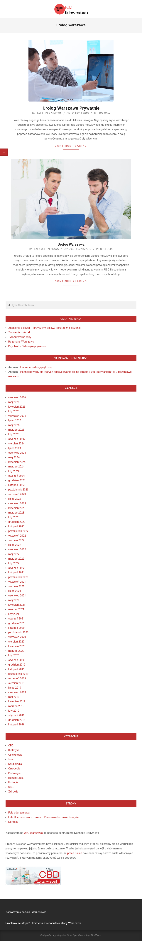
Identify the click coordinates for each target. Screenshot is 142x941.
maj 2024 (13, 457)
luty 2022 (13, 563)
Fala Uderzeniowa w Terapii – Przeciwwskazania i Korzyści (43, 817)
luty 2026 (13, 411)
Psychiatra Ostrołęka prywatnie (27, 346)
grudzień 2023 (16, 480)
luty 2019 (13, 710)
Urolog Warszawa (71, 244)
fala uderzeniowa (35, 912)
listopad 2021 (16, 572)
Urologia (104, 113)
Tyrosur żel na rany (19, 337)
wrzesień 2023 (17, 494)
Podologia (14, 773)
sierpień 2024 (16, 443)
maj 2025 (13, 425)
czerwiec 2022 (17, 549)
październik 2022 (18, 531)
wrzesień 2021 (17, 581)
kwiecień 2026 (16, 406)
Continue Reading (71, 145)
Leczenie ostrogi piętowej (36, 367)
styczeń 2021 (16, 618)
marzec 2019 (16, 706)
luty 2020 (13, 655)
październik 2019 (18, 673)
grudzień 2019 (16, 664)
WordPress (95, 935)
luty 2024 (13, 471)
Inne (10, 759)
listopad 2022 (16, 526)
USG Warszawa (33, 832)
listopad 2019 (16, 669)
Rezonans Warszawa (21, 341)
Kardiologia (15, 764)
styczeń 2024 (16, 475)
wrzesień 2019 (17, 678)
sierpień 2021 (16, 586)
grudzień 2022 (16, 521)
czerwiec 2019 (17, 692)
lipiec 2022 (14, 545)
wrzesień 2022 (17, 535)
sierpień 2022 (16, 540)
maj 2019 (13, 697)
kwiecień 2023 (16, 508)
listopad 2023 (16, 485)
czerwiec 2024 (17, 452)
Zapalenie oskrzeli (19, 332)
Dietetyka (13, 750)
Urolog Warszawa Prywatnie (71, 108)
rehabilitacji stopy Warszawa (63, 923)
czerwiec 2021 (17, 595)
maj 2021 (13, 600)
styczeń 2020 (16, 660)
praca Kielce (74, 853)
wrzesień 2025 (17, 416)
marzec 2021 (16, 609)
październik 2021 (18, 577)
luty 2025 (13, 434)
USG (10, 787)
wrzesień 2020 (17, 637)
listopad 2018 (16, 724)
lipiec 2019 (14, 687)
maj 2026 (13, 402)
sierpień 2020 (16, 641)
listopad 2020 (16, 627)
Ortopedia (14, 768)
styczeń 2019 (16, 715)
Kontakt (13, 821)
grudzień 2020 (16, 623)
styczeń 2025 (16, 439)
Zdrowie (13, 791)
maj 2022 (13, 554)
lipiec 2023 (14, 498)
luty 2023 (13, 517)
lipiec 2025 (14, 420)
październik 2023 (18, 489)
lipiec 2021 (14, 591)
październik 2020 (18, 632)
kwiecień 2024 (16, 462)
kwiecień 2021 (16, 604)
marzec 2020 (16, 650)
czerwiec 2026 (17, 397)
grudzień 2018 (16, 720)
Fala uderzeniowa (19, 812)
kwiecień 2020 (16, 646)
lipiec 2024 (14, 448)
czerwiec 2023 (17, 503)
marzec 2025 (16, 429)
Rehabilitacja (15, 777)
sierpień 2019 (16, 683)
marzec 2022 (16, 558)
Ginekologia (15, 754)
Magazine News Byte (66, 935)
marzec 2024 (16, 466)
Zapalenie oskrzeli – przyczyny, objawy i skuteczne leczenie (44, 327)
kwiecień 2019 (16, 701)
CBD (10, 745)
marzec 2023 (16, 512)
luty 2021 (13, 614)
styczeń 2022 (16, 568)
